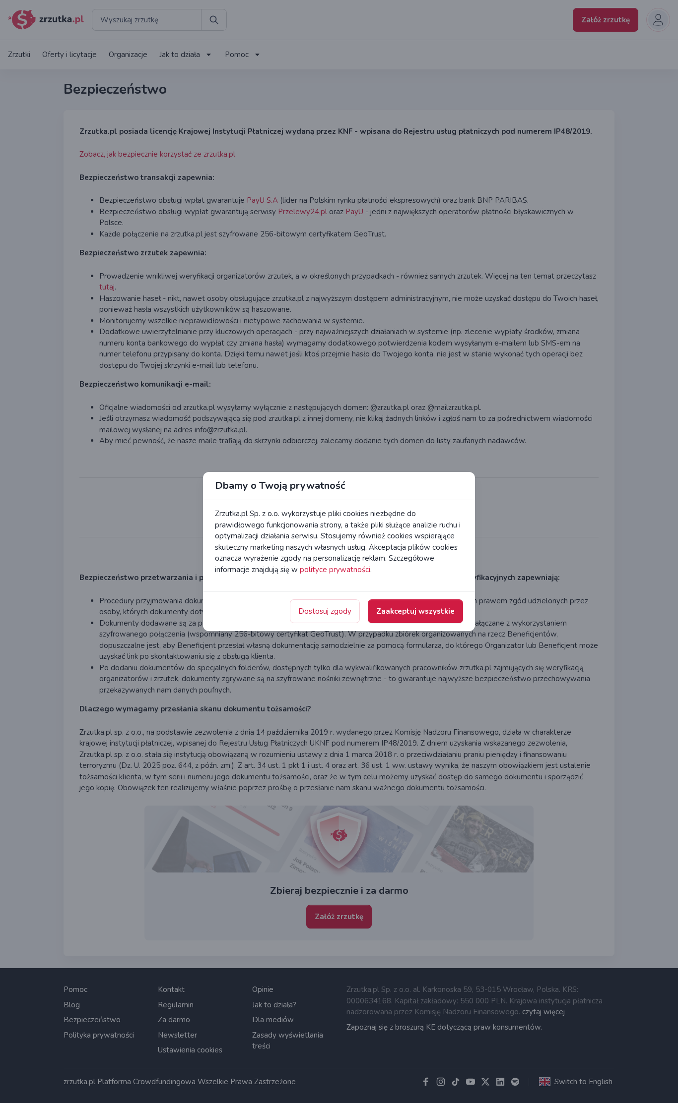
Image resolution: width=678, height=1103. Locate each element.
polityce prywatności (335, 570)
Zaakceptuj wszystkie (415, 611)
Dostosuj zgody (324, 611)
